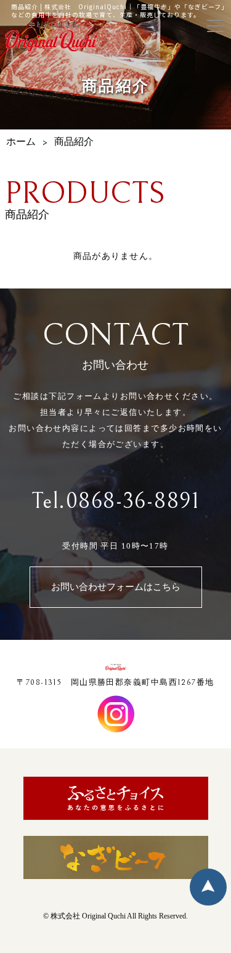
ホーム (21, 141)
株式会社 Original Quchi (88, 916)
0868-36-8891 (133, 501)
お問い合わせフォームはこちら (115, 587)
